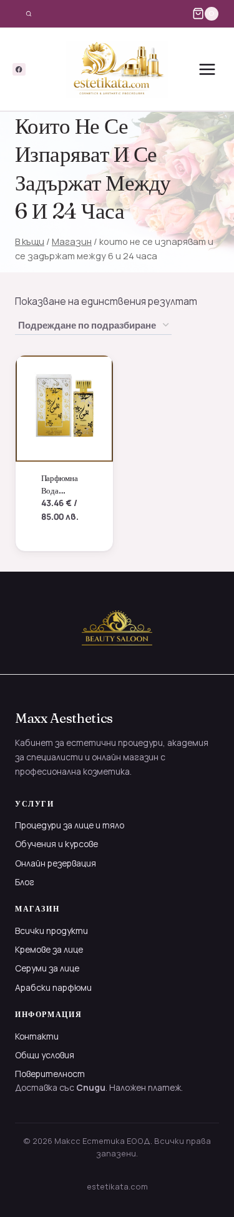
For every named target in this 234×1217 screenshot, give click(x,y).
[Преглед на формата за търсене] (28, 13)
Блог (24, 882)
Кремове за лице (49, 949)
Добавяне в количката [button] (62, 520)
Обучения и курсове (56, 844)
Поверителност (50, 1074)
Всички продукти (51, 930)
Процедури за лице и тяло (69, 825)
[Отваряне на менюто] (207, 69)
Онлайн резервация (55, 863)
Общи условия (44, 1055)
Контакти (37, 1036)
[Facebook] (19, 69)
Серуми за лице (47, 968)
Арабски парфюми (53, 987)
